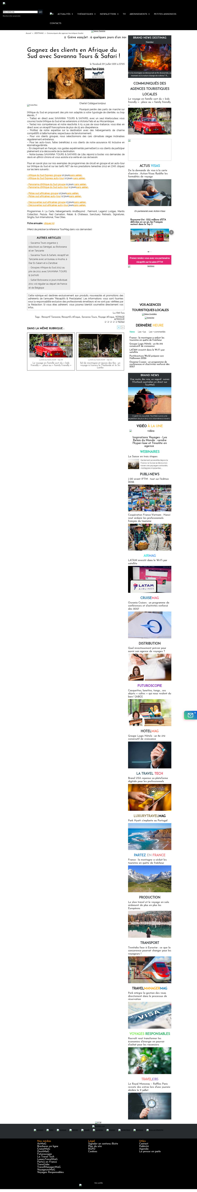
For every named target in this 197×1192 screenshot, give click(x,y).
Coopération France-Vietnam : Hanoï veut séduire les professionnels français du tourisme (149, 518)
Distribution (150, 643)
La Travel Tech (45, 1157)
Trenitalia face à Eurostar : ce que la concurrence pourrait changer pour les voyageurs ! (149, 950)
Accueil (28, 33)
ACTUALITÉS (65, 14)
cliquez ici (49, 223)
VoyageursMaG (46, 1169)
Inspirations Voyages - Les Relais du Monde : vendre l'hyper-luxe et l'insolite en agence (150, 442)
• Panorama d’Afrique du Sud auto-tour (47, 187)
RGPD (91, 1149)
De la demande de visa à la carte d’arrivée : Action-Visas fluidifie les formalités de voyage (148, 173)
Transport (149, 943)
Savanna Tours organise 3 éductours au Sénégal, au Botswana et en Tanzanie (48, 247)
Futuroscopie (150, 686)
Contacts (55, 23)
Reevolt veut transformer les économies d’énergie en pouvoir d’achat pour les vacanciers (146, 1041)
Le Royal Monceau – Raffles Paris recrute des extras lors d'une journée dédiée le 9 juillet (149, 1087)
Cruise (149, 598)
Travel (149, 988)
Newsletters (109, 14)
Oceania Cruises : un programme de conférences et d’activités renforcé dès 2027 (149, 364)
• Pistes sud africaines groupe (42, 193)
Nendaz (150, 42)
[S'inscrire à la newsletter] (190, 715)
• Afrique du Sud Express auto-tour (45, 178)
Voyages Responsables (50, 1172)
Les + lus (142, 332)
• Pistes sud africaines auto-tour (44, 196)
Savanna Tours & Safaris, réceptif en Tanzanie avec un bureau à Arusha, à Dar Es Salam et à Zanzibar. (49, 259)
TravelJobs (43, 1164)
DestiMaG (43, 1151)
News (132, 332)
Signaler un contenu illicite (103, 1144)
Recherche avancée (11, 16)
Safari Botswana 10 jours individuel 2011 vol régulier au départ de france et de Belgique (48, 284)
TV (124, 14)
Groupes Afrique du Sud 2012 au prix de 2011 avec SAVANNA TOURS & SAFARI (48, 271)
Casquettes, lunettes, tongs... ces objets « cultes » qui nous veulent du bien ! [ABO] (149, 693)
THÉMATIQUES (86, 14)
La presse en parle (150, 1151)
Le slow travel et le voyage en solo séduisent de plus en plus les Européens (148, 905)
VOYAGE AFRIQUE (119, 318)
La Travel (149, 773)
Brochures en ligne (47, 1146)
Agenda (143, 1149)
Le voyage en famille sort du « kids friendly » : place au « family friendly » (51, 364)
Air (150, 556)
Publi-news (149, 474)
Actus (150, 166)
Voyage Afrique (106, 317)
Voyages (150, 1034)
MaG (150, 816)
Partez (149, 855)
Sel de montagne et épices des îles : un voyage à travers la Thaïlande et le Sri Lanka (100, 365)
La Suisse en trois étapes (142, 456)
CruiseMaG (43, 1149)
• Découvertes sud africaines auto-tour (47, 205)
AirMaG (41, 1144)
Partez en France (47, 1162)
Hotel (150, 731)
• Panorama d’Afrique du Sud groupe (46, 184)
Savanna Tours (89, 317)
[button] (128, 232)
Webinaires (150, 452)
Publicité (144, 1146)
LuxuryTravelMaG (47, 1159)
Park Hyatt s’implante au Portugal (147, 820)
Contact (143, 1144)
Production (149, 897)
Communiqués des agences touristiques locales (65, 33)
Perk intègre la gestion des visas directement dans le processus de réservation (147, 996)
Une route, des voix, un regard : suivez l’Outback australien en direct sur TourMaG (149, 382)
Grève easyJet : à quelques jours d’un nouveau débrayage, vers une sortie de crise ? (101, 37)
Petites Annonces (165, 14)
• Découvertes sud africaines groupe (46, 202)
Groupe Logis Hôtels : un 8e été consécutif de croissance (146, 345)
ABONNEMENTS (140, 14)
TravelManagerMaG (49, 1167)
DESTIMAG (38, 33)
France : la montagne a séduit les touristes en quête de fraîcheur (147, 339)
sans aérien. (76, 175)
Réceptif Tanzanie (51, 317)
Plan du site (95, 1146)
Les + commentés (157, 332)
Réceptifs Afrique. (71, 317)
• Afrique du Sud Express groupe (44, 175)
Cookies (92, 1151)
